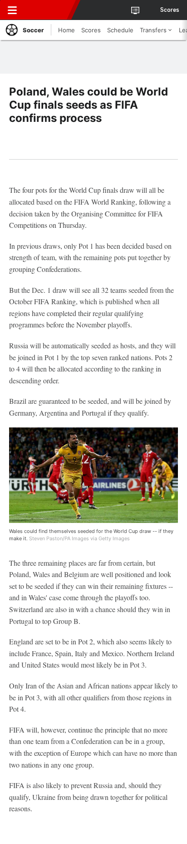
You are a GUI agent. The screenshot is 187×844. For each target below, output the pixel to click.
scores (169, 10)
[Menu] (12, 10)
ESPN (48, 10)
